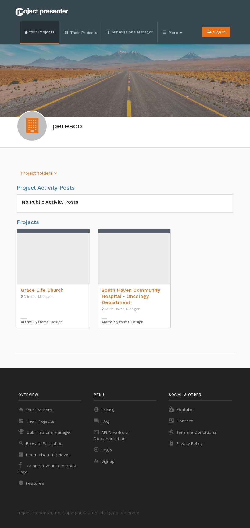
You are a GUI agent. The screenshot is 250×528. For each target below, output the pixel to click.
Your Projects (40, 32)
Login (103, 449)
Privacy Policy (186, 443)
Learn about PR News (44, 454)
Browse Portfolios (40, 443)
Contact (181, 420)
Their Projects (81, 32)
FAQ (101, 421)
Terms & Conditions (192, 432)
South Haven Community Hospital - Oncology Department (131, 296)
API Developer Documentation (112, 435)
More (170, 32)
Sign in (216, 31)
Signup (104, 461)
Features (31, 483)
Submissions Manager (131, 32)
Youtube (185, 409)
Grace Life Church (42, 290)
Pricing (104, 409)
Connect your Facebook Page (47, 468)
